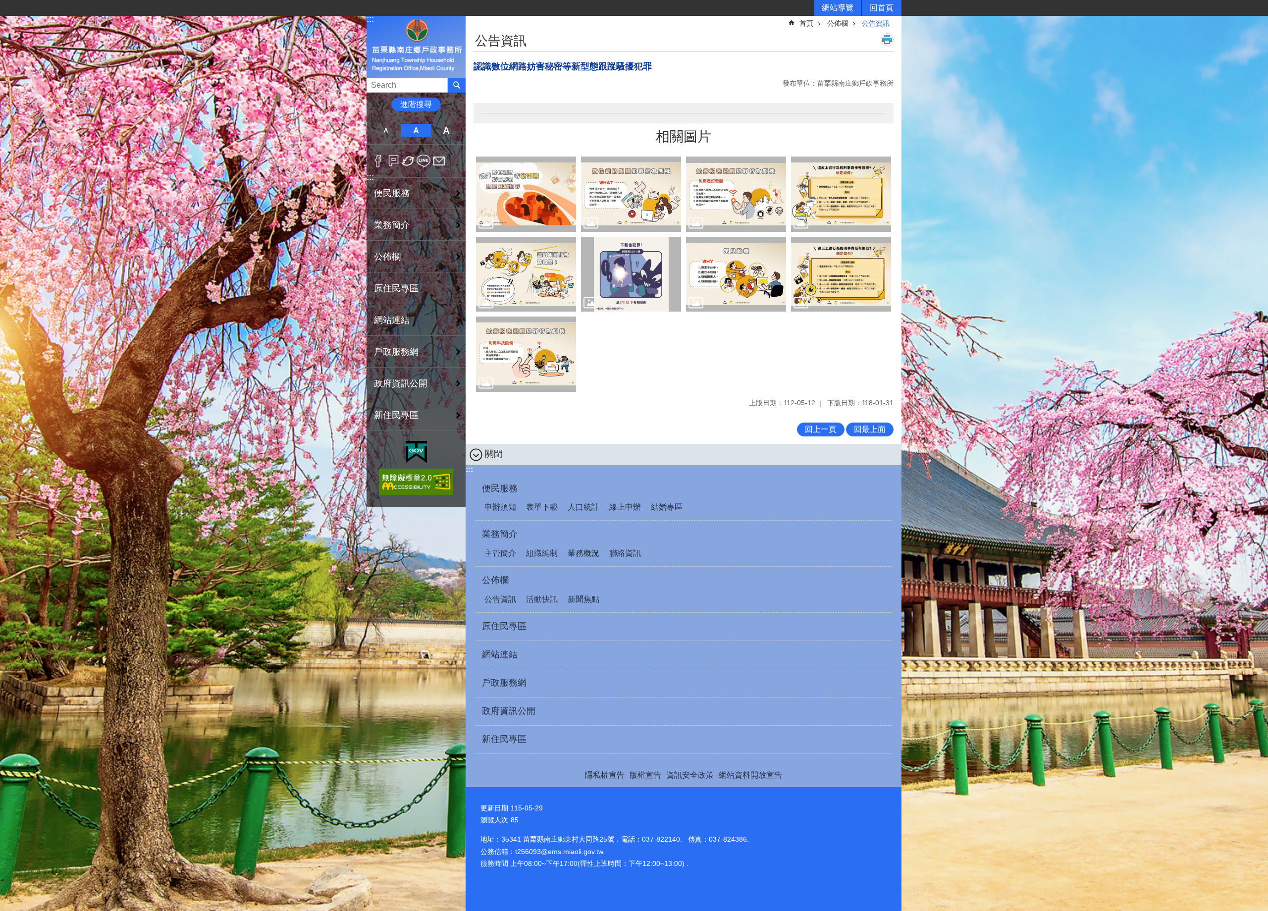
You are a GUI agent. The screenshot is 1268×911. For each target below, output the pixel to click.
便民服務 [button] (392, 193)
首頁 (806, 23)
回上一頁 (821, 429)
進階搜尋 (416, 104)
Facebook (378, 161)
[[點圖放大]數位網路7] (841, 274)
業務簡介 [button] (392, 225)
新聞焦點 (583, 599)
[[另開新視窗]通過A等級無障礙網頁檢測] (416, 482)
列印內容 (887, 39)
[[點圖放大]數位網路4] (526, 274)
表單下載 (542, 507)
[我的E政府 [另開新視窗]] (416, 452)
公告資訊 (876, 23)
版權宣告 (645, 775)
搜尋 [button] (457, 85)
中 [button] (416, 130)
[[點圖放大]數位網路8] (526, 354)
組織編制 (542, 553)
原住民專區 (396, 288)
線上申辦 (625, 507)
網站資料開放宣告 (750, 775)
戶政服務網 (396, 352)
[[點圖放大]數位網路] (526, 194)
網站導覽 (837, 7)
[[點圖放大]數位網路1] (631, 194)
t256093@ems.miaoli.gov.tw (559, 852)
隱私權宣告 (605, 775)
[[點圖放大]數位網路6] (736, 274)
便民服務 (500, 488)
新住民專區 (396, 415)
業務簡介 (500, 534)
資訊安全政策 (690, 775)
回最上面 (870, 429)
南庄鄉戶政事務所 (416, 46)
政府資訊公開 (400, 383)
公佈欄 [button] (387, 257)
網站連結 (392, 320)
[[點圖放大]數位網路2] (736, 194)
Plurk (393, 161)
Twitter (408, 161)
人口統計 (583, 507)
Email (439, 161)
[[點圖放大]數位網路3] (841, 194)
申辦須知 (500, 507)
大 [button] (446, 130)
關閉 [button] (494, 454)
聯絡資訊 (625, 553)
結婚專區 (667, 507)
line (423, 161)
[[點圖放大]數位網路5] (631, 274)
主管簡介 (500, 553)
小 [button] (385, 130)
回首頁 (882, 7)
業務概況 (583, 553)
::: (370, 19)
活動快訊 (542, 599)
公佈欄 (837, 23)
